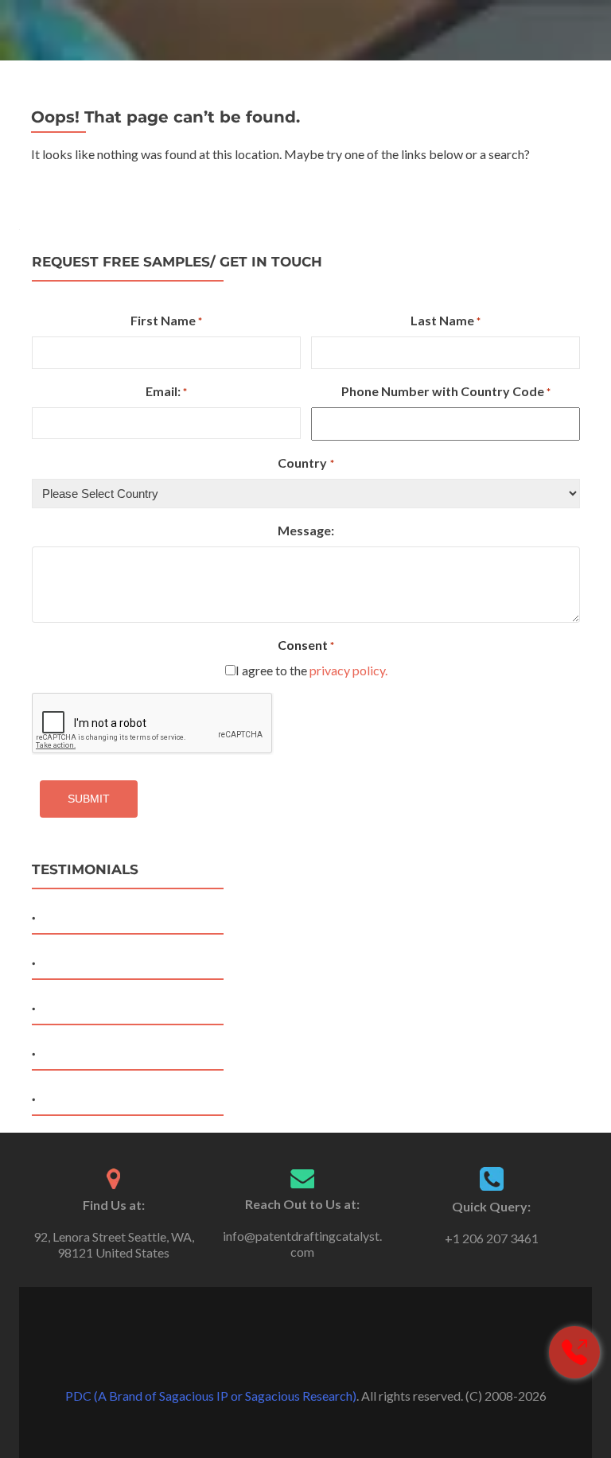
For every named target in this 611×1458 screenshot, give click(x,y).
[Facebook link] (283, 1356)
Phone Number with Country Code (446, 391)
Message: (306, 530)
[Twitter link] (305, 1356)
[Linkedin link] (328, 1356)
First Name (166, 320)
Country (305, 462)
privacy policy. (348, 670)
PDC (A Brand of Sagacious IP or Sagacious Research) (210, 1395)
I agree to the (311, 670)
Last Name (446, 320)
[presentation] (153, 724)
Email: (166, 391)
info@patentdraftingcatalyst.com (302, 1243)
